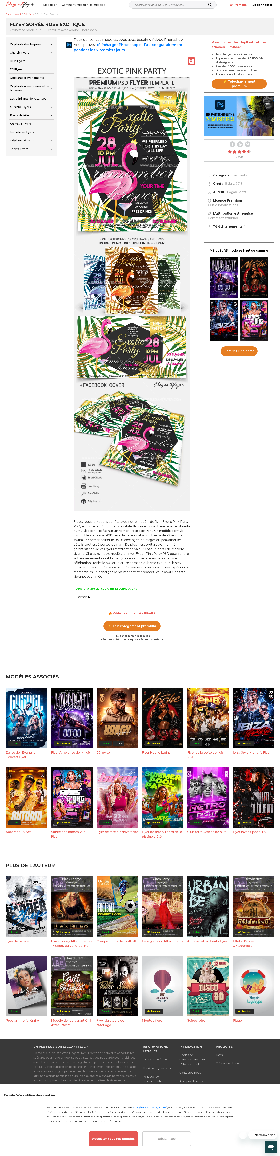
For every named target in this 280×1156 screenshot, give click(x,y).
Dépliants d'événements (27, 78)
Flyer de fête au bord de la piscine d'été (162, 834)
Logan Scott (236, 192)
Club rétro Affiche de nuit (206, 832)
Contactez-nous (190, 1072)
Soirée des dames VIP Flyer (68, 834)
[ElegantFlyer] (20, 4)
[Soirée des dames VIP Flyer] (254, 320)
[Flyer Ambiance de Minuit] (224, 277)
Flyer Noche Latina (156, 752)
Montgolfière (152, 1020)
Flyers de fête (19, 115)
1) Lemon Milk (84, 597)
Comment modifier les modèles (83, 4)
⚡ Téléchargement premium (132, 626)
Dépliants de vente (23, 140)
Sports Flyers (19, 149)
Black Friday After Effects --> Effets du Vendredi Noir (71, 943)
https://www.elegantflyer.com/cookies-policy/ (150, 1112)
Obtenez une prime (239, 351)
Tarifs (219, 1055)
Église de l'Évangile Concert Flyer (20, 755)
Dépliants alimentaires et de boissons (29, 88)
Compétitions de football (116, 941)
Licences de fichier (155, 1059)
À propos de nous (191, 1081)
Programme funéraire (22, 1020)
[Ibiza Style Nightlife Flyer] (224, 320)
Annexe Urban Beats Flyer (207, 941)
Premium (240, 4)
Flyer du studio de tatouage (110, 1023)
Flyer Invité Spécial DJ (249, 832)
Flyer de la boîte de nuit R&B (205, 755)
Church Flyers (19, 52)
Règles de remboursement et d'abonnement (192, 1059)
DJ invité (103, 752)
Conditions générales (157, 1068)
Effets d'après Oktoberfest (243, 943)
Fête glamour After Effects (162, 941)
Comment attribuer (223, 218)
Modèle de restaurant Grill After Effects (71, 1023)
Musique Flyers (20, 107)
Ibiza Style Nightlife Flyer (251, 752)
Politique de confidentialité (152, 1079)
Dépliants (239, 175)
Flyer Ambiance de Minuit (70, 752)
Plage (237, 1020)
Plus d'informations (223, 205)
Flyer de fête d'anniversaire (117, 832)
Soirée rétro (196, 1020)
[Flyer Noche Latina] (254, 277)
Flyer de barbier (18, 941)
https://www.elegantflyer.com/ (149, 1107)
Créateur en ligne (227, 1063)
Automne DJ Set (18, 832)
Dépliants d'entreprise (25, 44)
